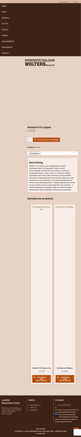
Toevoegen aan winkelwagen (48, 140)
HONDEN (5, 18)
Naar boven (40, 429)
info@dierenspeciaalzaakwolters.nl (66, 410)
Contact (5, 53)
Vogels (4, 30)
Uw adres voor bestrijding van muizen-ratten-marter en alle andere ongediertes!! (11, 409)
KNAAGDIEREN (7, 41)
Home (4, 6)
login (76, 2)
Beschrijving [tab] (34, 153)
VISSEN (4, 35)
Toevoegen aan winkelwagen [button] (41, 379)
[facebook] (57, 413)
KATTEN (4, 24)
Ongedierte (7, 47)
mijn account (65, 2)
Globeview (40, 433)
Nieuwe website (7, 414)
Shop (3, 12)
